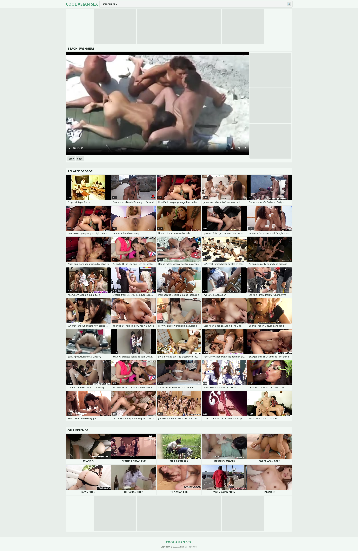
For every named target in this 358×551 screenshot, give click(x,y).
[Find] (289, 4)
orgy (71, 158)
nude (80, 158)
